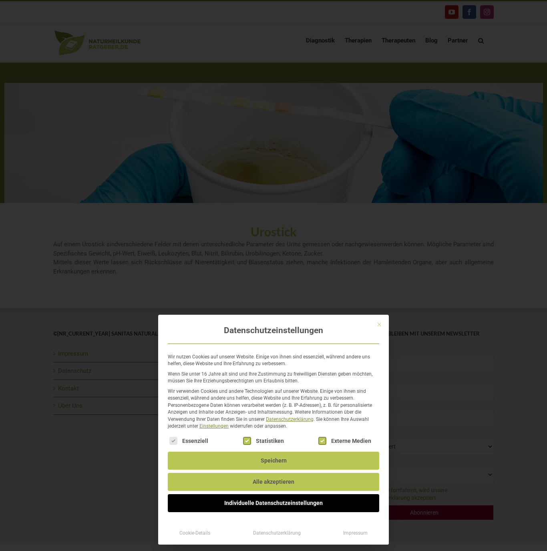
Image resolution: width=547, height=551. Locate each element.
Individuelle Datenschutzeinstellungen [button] (273, 503)
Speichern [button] (274, 460)
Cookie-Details (194, 533)
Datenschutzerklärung (290, 419)
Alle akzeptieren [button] (273, 482)
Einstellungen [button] (214, 426)
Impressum (355, 533)
